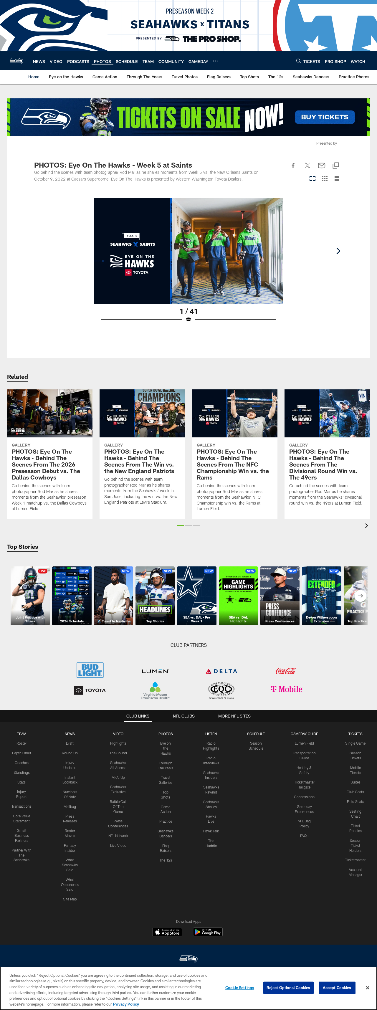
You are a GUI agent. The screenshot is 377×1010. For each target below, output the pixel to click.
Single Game (355, 743)
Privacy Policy (126, 1003)
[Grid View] (324, 179)
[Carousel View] (312, 179)
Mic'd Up (118, 777)
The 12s (165, 860)
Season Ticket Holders (355, 845)
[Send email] (321, 169)
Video (118, 734)
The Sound (118, 753)
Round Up (70, 753)
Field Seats (355, 801)
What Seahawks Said (70, 865)
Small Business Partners (21, 835)
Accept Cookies (337, 987)
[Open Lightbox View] (188, 264)
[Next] (338, 250)
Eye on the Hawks (165, 748)
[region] (188, 988)
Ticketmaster (355, 860)
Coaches (22, 763)
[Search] (298, 61)
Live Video (118, 845)
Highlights (118, 743)
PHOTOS (165, 734)
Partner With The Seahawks (22, 855)
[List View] (337, 179)
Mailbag (70, 806)
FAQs (304, 836)
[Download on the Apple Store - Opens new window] (167, 933)
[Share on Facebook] (293, 169)
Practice (165, 821)
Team (21, 734)
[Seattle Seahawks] (188, 959)
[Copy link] (335, 166)
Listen (211, 734)
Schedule (256, 734)
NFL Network (118, 836)
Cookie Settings (239, 987)
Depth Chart (21, 753)
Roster (21, 743)
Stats (21, 782)
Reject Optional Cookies (288, 987)
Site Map (70, 899)
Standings (22, 772)
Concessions (304, 797)
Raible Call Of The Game (118, 806)
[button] (181, 525)
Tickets (355, 734)
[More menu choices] (215, 61)
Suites (355, 782)
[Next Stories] (360, 596)
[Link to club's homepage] (16, 61)
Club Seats (355, 792)
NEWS (70, 734)
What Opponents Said (70, 884)
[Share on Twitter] (307, 169)
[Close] (367, 987)
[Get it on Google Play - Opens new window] (207, 935)
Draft (70, 743)
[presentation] (367, 526)
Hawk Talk (211, 831)
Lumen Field (304, 743)
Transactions (21, 806)
